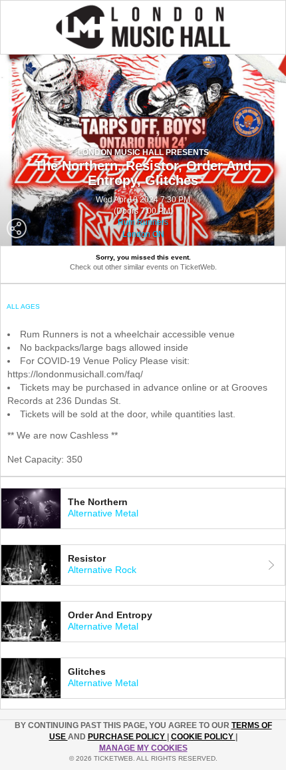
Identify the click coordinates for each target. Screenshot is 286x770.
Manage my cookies (143, 748)
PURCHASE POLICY (127, 736)
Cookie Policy (203, 736)
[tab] (143, 508)
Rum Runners (143, 222)
